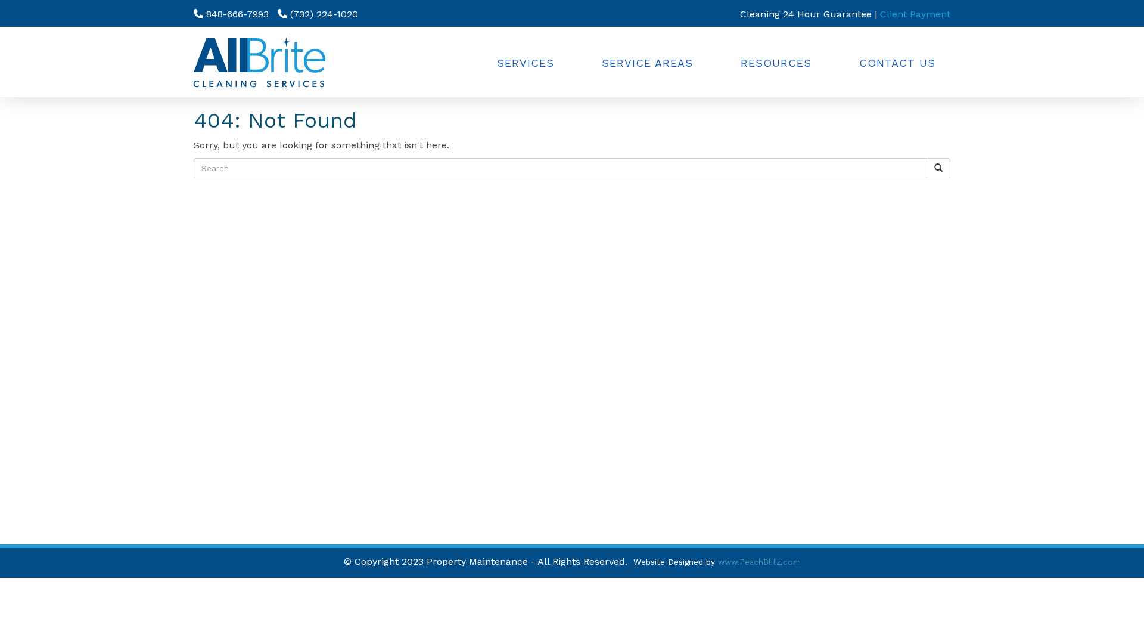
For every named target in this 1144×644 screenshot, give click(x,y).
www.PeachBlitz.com (759, 561)
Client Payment (915, 14)
